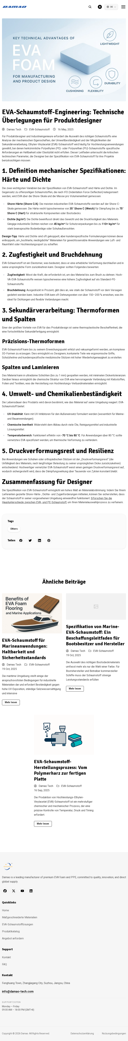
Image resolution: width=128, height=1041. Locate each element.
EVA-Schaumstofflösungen (17, 924)
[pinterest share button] (49, 540)
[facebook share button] (21, 540)
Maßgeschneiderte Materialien (19, 917)
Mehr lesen (11, 702)
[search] (91, 7)
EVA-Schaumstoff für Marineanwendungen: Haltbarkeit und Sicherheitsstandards (24, 649)
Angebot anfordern (13, 939)
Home (5, 910)
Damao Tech (13, 130)
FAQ (4, 964)
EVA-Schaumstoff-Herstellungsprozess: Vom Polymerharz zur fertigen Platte (60, 770)
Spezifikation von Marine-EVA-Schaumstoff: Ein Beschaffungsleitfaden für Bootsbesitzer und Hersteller (95, 635)
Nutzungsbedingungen (114, 1033)
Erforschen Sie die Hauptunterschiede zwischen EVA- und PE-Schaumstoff (57, 500)
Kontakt (6, 957)
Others (14, 529)
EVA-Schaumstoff (39, 130)
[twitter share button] (30, 540)
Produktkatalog (11, 931)
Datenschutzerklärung (82, 1033)
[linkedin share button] (39, 540)
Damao (24, 1033)
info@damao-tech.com (18, 991)
